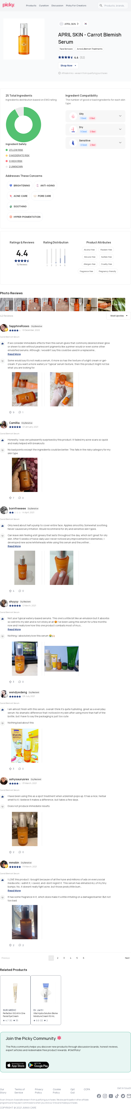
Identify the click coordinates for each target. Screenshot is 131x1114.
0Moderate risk (19, 155)
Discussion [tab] (57, 5)
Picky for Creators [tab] (76, 5)
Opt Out (72, 1091)
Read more (14, 354)
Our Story (3, 1091)
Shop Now (66, 65)
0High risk (15, 161)
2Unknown (16, 166)
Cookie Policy (57, 1091)
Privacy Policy (39, 1091)
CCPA (87, 1089)
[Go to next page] (127, 958)
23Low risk (16, 149)
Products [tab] (31, 5)
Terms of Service (19, 1091)
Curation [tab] (44, 5)
